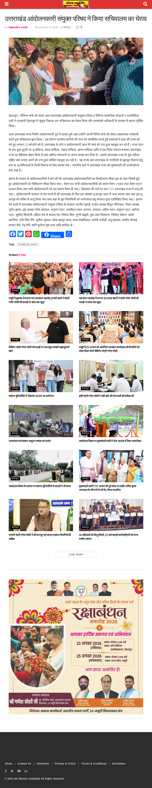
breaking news (28, 244)
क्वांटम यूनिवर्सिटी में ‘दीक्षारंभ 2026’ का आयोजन (31, 396)
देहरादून (66, 27)
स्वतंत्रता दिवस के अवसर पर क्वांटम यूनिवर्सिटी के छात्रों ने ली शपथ (40, 486)
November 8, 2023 (46, 27)
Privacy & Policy (65, 764)
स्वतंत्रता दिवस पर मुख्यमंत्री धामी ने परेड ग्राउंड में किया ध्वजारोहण (110, 441)
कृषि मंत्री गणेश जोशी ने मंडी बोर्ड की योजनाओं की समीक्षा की (106, 396)
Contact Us (24, 764)
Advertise (43, 764)
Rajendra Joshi (18, 27)
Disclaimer (119, 764)
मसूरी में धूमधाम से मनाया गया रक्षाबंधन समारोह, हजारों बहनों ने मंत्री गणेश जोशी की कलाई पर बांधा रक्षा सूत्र (39, 300)
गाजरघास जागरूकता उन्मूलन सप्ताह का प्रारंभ (30, 441)
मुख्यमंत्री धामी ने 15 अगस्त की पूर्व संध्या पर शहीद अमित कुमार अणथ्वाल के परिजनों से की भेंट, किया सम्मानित (107, 488)
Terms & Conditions (93, 764)
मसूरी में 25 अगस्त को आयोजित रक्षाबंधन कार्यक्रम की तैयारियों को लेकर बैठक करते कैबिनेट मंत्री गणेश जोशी (109, 349)
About (8, 764)
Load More (76, 554)
